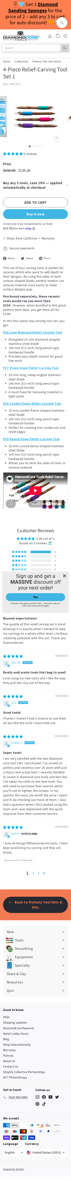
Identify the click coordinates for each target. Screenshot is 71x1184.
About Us (9, 1061)
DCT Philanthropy (15, 1077)
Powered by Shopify (13, 1169)
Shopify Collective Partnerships (24, 1072)
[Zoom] (56, 137)
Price (7, 164)
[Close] (64, 575)
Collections (21, 62)
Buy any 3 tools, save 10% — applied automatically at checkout (32, 185)
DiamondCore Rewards (18, 1028)
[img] (13, 656)
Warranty (9, 1050)
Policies (8, 1055)
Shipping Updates (15, 1022)
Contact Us (10, 1066)
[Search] (64, 47)
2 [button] (33, 873)
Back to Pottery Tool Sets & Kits (38, 904)
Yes (35, 597)
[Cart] (57, 35)
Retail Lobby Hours (16, 1034)
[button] (13, 154)
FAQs (6, 1017)
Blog (6, 1039)
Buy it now (35, 214)
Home (7, 62)
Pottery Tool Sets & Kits (46, 62)
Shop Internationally (17, 1045)
